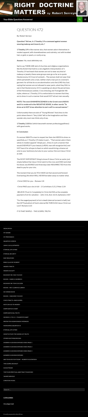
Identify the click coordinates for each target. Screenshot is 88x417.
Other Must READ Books (12, 338)
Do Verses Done (9, 292)
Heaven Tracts (8, 266)
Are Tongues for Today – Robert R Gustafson (20, 359)
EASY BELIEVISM (8, 258)
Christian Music (9, 380)
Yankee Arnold (9, 376)
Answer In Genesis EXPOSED (13, 355)
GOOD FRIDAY (8, 368)
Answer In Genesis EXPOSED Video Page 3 (17, 351)
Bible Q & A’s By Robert (11, 262)
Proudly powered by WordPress (13, 414)
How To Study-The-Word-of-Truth (16, 334)
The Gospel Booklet (10, 363)
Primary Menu (85, 19)
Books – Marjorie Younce (13, 296)
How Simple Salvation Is (12, 325)
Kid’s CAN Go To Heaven (11, 304)
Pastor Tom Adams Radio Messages (16, 321)
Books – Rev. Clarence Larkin (14, 287)
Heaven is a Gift (9, 271)
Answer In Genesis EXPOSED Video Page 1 (17, 342)
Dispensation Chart (10, 309)
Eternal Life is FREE (10, 249)
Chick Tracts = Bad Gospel (12, 300)
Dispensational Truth (11, 313)
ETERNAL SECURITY (9, 254)
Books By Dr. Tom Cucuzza (13, 283)
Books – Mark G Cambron (12, 279)
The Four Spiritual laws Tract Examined (18, 372)
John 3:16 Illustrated (11, 245)
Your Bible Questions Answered (17, 19)
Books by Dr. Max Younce (12, 275)
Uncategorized (8, 404)
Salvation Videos (9, 241)
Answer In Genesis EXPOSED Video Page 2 (17, 347)
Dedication (7, 228)
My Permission (8, 237)
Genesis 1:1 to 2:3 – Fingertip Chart (16, 317)
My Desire (7, 233)
